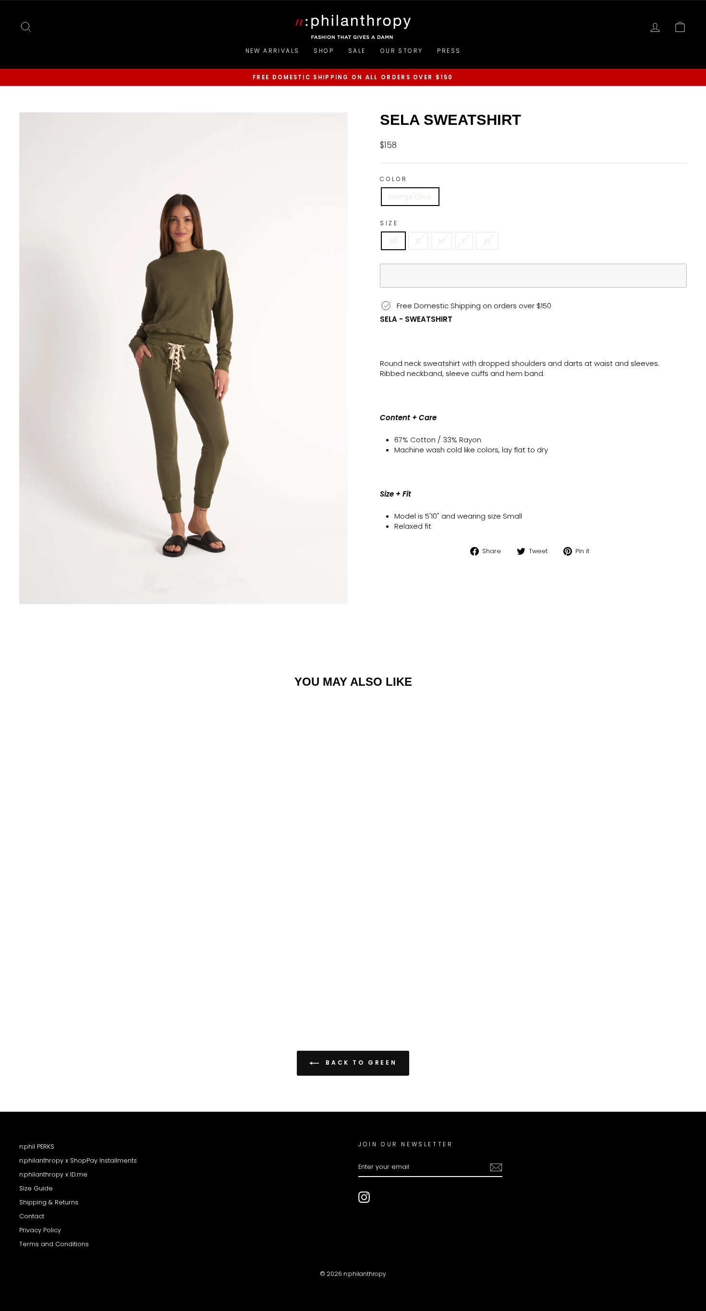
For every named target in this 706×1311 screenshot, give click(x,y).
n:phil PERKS (36, 1146)
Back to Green (360, 1062)
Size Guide (36, 1188)
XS (393, 241)
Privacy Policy (40, 1230)
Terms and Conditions (54, 1244)
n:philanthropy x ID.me (53, 1174)
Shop (324, 51)
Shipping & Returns (48, 1202)
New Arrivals (272, 51)
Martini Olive (410, 197)
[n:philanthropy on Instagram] (364, 1197)
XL (487, 241)
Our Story (401, 51)
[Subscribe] (496, 1167)
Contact (31, 1216)
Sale (357, 51)
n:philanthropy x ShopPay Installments (78, 1160)
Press (449, 51)
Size (389, 223)
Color (394, 179)
